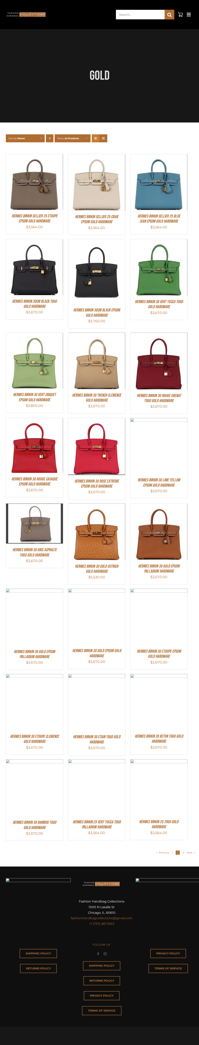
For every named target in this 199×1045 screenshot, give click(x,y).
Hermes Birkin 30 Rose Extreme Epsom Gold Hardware (96, 484)
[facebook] (98, 953)
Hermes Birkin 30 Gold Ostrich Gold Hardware (96, 569)
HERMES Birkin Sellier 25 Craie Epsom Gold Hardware (96, 219)
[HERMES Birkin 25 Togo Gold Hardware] (158, 762)
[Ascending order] (49, 138)
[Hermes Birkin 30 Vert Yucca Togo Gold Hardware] (158, 242)
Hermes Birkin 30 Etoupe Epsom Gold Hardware (159, 654)
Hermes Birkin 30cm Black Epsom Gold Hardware (96, 313)
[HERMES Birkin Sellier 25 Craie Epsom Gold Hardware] (96, 157)
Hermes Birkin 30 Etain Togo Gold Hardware (96, 739)
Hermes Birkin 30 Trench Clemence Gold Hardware (96, 398)
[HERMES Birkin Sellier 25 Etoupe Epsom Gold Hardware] (34, 157)
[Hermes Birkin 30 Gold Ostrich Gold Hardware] (96, 507)
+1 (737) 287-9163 (101, 924)
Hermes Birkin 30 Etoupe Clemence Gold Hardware (34, 739)
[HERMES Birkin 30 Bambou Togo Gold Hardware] (34, 762)
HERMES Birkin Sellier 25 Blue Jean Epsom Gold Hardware (159, 219)
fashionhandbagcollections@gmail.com (102, 918)
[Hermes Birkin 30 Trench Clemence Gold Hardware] (96, 336)
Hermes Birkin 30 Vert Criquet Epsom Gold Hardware (34, 397)
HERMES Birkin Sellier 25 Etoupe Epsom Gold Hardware (34, 218)
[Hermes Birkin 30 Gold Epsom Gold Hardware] (96, 592)
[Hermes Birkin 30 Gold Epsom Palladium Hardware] (158, 507)
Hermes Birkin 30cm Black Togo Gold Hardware (34, 304)
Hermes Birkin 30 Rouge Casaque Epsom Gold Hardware (34, 482)
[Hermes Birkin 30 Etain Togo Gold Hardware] (96, 677)
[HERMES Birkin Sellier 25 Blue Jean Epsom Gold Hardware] (158, 157)
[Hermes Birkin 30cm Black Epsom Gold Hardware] (96, 242)
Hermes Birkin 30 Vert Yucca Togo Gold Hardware (159, 304)
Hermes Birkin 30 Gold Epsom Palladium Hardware (158, 569)
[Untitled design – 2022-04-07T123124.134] (26, 10)
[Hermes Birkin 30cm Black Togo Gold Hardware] (34, 242)
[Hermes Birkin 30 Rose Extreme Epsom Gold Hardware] (96, 421)
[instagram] (105, 953)
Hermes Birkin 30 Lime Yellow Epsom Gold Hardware (159, 482)
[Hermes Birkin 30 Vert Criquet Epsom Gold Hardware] (34, 336)
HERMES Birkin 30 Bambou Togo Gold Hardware (34, 825)
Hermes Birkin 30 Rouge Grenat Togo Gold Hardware (159, 398)
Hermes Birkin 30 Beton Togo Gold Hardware (159, 739)
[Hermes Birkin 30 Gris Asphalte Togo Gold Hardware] (34, 507)
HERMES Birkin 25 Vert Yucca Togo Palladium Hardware (97, 824)
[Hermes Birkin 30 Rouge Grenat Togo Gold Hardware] (158, 336)
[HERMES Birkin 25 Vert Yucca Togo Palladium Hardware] (96, 762)
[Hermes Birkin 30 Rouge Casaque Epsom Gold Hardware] (34, 421)
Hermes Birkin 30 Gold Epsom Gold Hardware (96, 653)
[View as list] (103, 138)
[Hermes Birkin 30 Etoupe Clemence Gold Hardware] (34, 677)
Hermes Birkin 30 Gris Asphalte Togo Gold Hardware (34, 552)
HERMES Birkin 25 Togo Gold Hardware (158, 824)
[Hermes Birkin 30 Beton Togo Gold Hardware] (158, 677)
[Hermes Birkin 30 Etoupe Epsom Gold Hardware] (158, 592)
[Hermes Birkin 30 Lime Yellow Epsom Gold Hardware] (158, 421)
